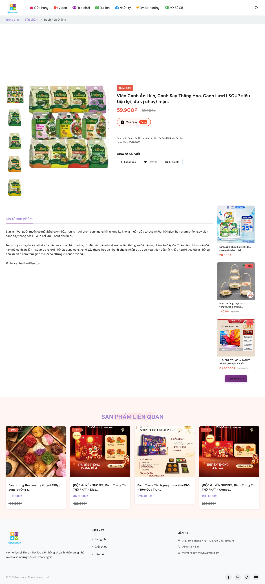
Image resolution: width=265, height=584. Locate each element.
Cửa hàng (40, 8)
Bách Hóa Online (55, 20)
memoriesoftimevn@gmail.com (200, 552)
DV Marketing (149, 8)
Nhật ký (125, 8)
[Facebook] (228, 577)
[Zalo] (237, 577)
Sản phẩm (31, 20)
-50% (13, 429)
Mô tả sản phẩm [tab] (19, 218)
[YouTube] (256, 577)
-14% (206, 429)
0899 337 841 (190, 546)
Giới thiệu (100, 547)
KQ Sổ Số (176, 8)
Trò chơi (83, 8)
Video (62, 8)
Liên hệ (99, 554)
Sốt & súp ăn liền (174, 138)
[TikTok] (247, 577)
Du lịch (104, 8)
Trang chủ (12, 20)
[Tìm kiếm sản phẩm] (256, 7)
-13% (77, 429)
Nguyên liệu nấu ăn (155, 138)
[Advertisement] (132, 51)
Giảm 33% (125, 88)
